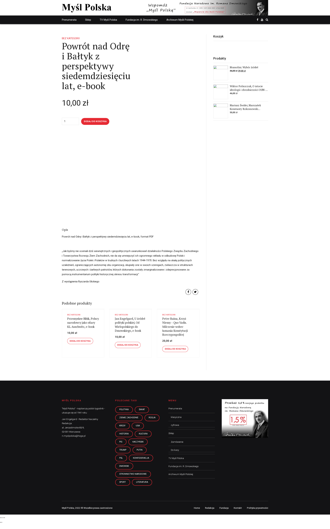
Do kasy (175, 450)
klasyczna (176, 417)
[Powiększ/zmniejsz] (4, 517)
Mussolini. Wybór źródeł (244, 67)
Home (197, 507)
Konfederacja (141, 458)
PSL (121, 458)
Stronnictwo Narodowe (133, 474)
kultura (143, 434)
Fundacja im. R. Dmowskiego (142, 19)
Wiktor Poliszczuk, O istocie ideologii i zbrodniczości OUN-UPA (248, 89)
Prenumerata (69, 19)
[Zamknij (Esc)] (0, 517)
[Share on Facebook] (188, 292)
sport (122, 482)
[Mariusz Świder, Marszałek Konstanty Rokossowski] (220, 111)
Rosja (152, 417)
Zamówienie (177, 441)
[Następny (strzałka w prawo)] (1, 522)
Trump (122, 450)
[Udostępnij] (1, 517)
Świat (142, 409)
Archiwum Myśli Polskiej (179, 19)
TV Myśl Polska (108, 19)
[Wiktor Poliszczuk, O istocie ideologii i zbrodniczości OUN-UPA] (220, 91)
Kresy (122, 425)
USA (138, 425)
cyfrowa (175, 425)
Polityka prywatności (257, 507)
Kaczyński (138, 442)
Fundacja (224, 507)
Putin (139, 450)
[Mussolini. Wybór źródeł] (220, 73)
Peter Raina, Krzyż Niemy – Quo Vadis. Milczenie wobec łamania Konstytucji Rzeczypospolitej (175, 326)
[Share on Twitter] (195, 292)
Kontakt (238, 507)
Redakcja (209, 507)
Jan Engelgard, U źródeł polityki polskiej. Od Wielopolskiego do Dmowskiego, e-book (130, 324)
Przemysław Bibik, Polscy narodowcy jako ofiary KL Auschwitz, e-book (83, 322)
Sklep (88, 19)
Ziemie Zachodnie (128, 417)
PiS (120, 442)
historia (124, 434)
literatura (142, 482)
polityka (124, 409)
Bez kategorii (71, 38)
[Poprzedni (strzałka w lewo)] (0, 522)
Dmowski (124, 466)
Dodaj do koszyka (95, 121)
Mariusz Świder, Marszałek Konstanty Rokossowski (245, 107)
